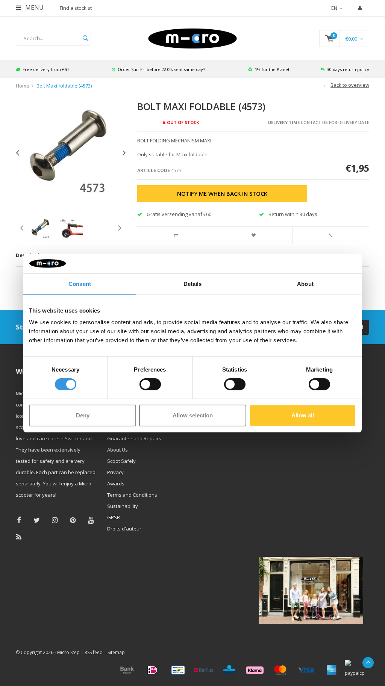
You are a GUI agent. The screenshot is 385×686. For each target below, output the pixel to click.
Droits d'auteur (124, 528)
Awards (115, 483)
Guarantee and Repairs (134, 438)
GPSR (113, 517)
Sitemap (116, 652)
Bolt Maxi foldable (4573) (64, 85)
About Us (117, 449)
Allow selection (193, 415)
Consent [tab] (79, 283)
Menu (34, 7)
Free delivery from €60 (46, 69)
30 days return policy (348, 69)
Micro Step (68, 652)
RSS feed (94, 652)
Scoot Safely (121, 461)
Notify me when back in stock (222, 193)
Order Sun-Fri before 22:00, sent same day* (161, 69)
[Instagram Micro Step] (54, 520)
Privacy (115, 472)
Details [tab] (192, 283)
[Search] (85, 38)
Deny (82, 415)
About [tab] (305, 283)
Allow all (302, 415)
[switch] (150, 384)
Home (22, 85)
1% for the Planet (272, 69)
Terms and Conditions (132, 494)
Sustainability (122, 506)
